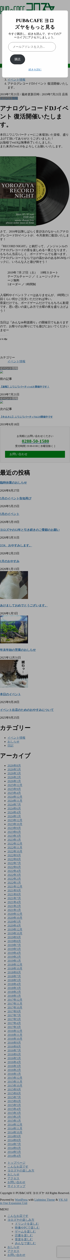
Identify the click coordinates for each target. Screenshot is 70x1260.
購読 (18, 59)
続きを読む (35, 69)
